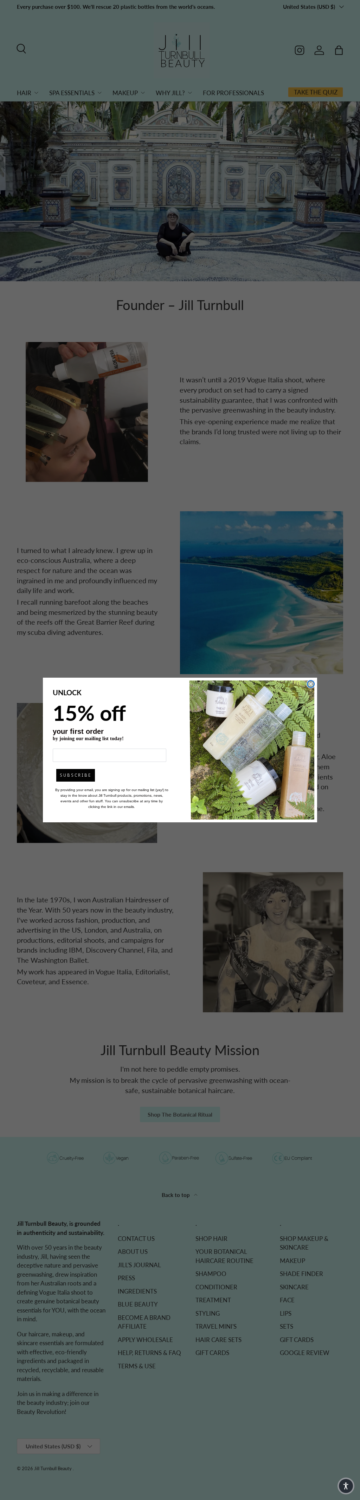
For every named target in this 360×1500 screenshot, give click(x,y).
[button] (346, 1486)
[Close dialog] (310, 684)
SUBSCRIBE (75, 775)
